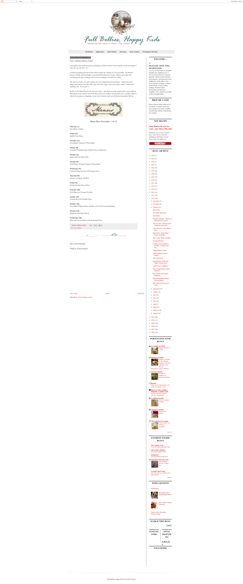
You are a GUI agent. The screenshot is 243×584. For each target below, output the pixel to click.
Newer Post (73, 293)
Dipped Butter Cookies (160, 250)
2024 (153, 162)
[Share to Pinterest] (101, 225)
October (155, 207)
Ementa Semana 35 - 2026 (164, 348)
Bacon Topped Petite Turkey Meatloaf (161, 270)
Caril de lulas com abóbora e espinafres (164, 424)
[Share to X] (98, 225)
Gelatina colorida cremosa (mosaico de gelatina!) (158, 394)
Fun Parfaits (156, 216)
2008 (153, 326)
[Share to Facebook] (99, 225)
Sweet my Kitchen (156, 372)
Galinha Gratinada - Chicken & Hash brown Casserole (162, 219)
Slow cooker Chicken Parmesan (165, 503)
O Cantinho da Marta (158, 346)
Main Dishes (112, 52)
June (154, 298)
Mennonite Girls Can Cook (159, 460)
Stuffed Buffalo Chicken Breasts (160, 254)
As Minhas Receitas (157, 398)
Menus (79, 228)
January (155, 313)
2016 (153, 186)
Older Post (141, 293)
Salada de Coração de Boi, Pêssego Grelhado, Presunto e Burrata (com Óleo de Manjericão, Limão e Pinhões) (160, 364)
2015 (153, 189)
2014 (153, 192)
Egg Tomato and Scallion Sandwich (160, 274)
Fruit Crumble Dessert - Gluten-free (164, 463)
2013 (153, 195)
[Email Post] (90, 225)
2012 (153, 198)
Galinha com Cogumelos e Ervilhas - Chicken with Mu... (161, 245)
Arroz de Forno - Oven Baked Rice (162, 229)
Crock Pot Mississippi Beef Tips (160, 447)
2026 (153, 155)
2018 (153, 180)
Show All (169, 432)
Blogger (133, 579)
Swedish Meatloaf (158, 241)
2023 (153, 165)
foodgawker (155, 455)
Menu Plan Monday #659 (158, 452)
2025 (153, 159)
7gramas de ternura (157, 409)
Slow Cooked (134, 52)
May (154, 301)
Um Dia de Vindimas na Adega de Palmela (164, 375)
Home (107, 293)
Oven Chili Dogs (158, 258)
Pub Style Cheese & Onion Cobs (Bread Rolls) (160, 474)
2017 (153, 183)
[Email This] (94, 225)
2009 (153, 323)
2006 (153, 332)
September (156, 289)
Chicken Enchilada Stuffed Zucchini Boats (161, 279)
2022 (153, 168)
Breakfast (89, 52)
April (155, 304)
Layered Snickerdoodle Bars (159, 456)
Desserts (123, 52)
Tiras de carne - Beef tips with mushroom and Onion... (162, 224)
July (154, 295)
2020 (153, 174)
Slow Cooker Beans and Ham (162, 238)
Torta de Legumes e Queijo (164, 401)
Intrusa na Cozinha (157, 357)
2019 (153, 177)
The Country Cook (157, 445)
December (156, 201)
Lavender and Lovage (158, 471)
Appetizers (100, 52)
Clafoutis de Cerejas (162, 412)
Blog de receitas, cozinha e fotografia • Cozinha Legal (159, 391)
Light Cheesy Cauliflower (160, 266)
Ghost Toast (156, 210)
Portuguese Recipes (150, 52)
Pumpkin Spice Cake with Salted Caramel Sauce (160, 262)
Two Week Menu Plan (159, 213)
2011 (153, 317)
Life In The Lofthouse (158, 450)
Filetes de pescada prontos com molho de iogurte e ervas (160, 386)
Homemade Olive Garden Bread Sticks (165, 493)
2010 (153, 320)
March (155, 307)
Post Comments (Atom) (85, 297)
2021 (153, 171)
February (156, 310)
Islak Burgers (155, 488)
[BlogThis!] (96, 225)
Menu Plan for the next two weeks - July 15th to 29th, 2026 (160, 127)
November (156, 204)
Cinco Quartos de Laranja (159, 421)
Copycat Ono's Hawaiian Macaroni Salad (158, 513)
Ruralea (153, 383)
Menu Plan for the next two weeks (161, 284)
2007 (153, 329)
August (155, 292)
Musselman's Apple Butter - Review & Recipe (161, 234)
